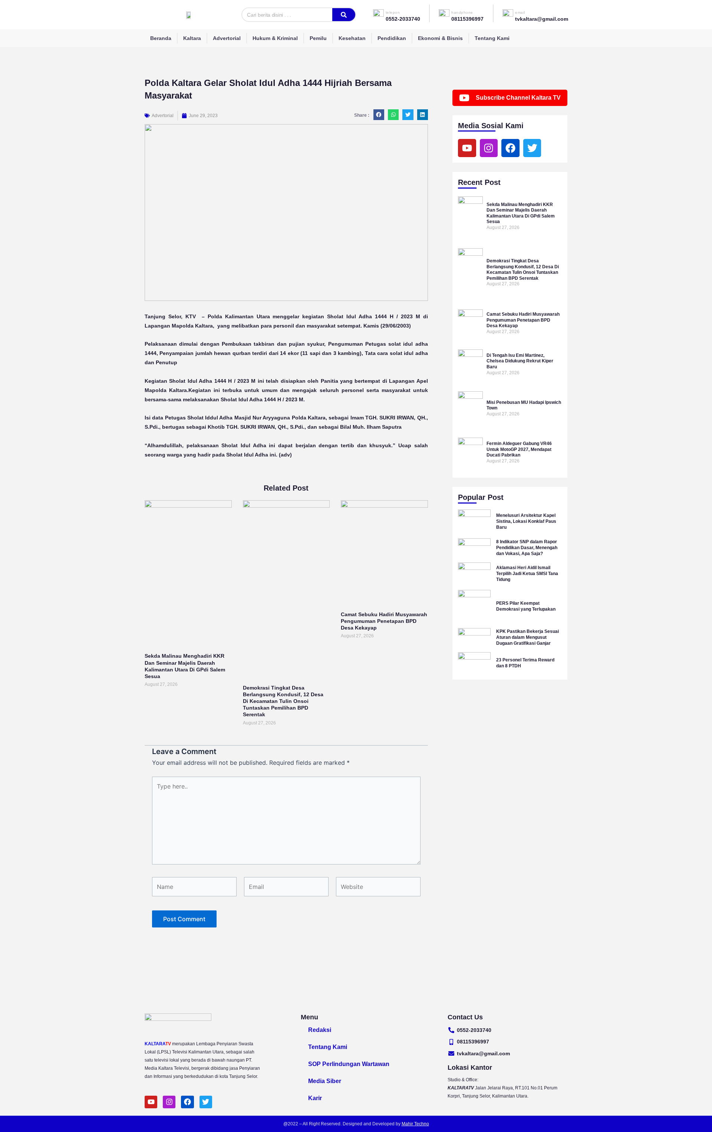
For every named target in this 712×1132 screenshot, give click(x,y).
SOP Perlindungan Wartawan (348, 1064)
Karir (315, 1098)
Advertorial (227, 38)
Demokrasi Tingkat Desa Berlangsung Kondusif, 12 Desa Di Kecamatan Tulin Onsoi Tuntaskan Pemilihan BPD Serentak (283, 701)
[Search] (343, 14)
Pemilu (318, 38)
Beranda (160, 38)
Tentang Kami (492, 38)
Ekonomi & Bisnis (440, 38)
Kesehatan (352, 38)
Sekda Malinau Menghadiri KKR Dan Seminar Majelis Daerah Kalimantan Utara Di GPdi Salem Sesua (521, 213)
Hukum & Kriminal (275, 38)
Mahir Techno (415, 1123)
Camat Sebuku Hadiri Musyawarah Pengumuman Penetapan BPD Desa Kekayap (384, 621)
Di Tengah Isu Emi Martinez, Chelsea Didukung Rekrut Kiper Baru (520, 361)
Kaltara (192, 38)
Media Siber (324, 1081)
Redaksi (319, 1030)
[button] (378, 114)
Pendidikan (392, 38)
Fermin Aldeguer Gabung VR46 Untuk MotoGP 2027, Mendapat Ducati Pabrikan (519, 449)
